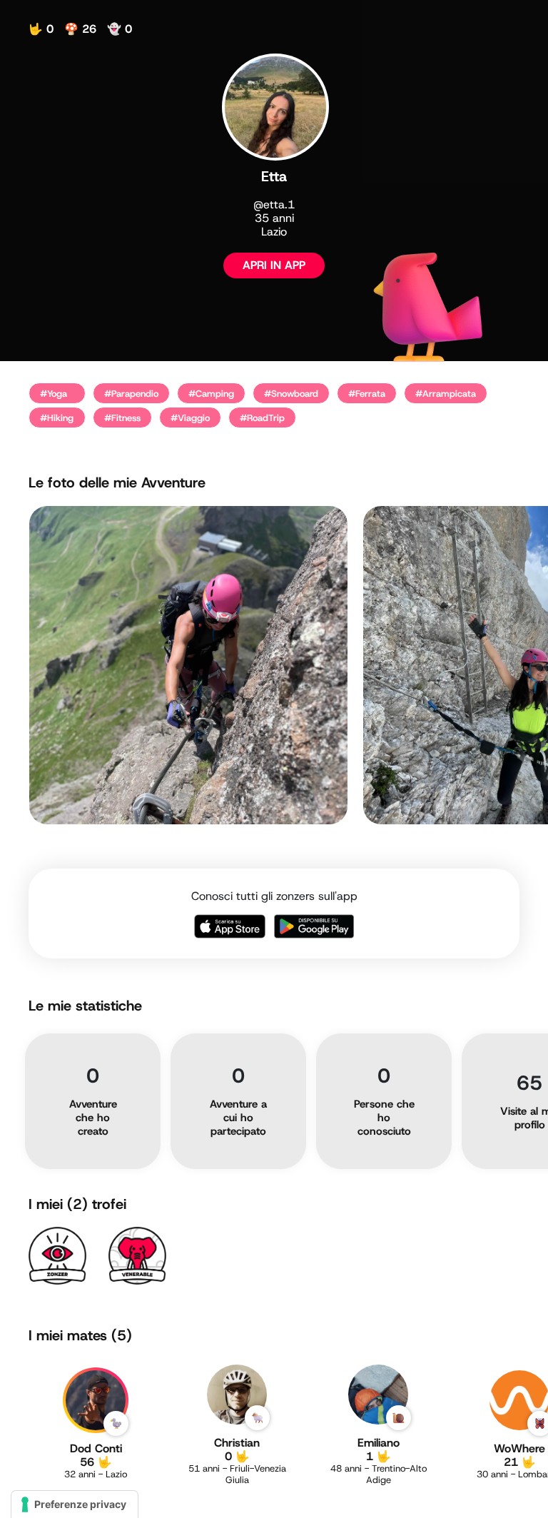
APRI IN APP (274, 265)
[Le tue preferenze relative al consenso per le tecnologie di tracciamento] (74, 1504)
